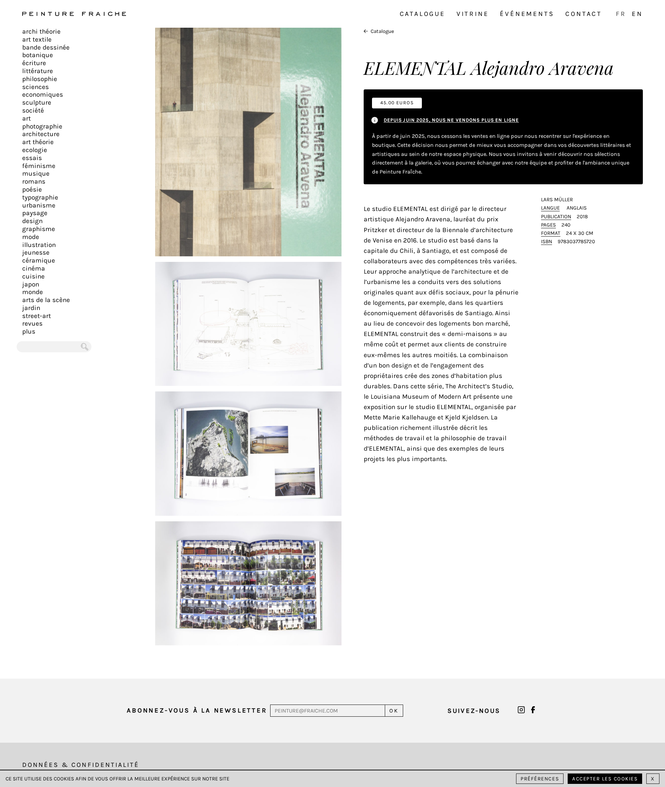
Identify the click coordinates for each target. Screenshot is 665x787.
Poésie (32, 189)
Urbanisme (38, 205)
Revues (32, 323)
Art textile (37, 39)
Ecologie (34, 150)
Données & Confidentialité (80, 765)
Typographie (40, 197)
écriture (34, 63)
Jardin (31, 308)
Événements (527, 14)
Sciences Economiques (42, 91)
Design (32, 221)
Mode (30, 237)
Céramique (38, 260)
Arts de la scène (46, 300)
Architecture (41, 134)
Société (33, 110)
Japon (30, 284)
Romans (33, 181)
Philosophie (39, 79)
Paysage (34, 213)
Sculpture (36, 102)
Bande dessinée (46, 47)
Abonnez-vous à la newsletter (197, 710)
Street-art (36, 316)
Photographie (42, 126)
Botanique (37, 55)
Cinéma (33, 268)
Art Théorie (38, 142)
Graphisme (38, 229)
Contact (583, 14)
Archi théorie (41, 31)
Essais (32, 158)
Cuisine (33, 276)
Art (26, 118)
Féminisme (38, 166)
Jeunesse (36, 252)
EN (637, 14)
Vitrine (472, 14)
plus (28, 331)
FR (621, 14)
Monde (32, 292)
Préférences (540, 779)
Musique (36, 173)
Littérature (37, 71)
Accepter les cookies (605, 779)
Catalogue (422, 14)
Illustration (39, 245)
